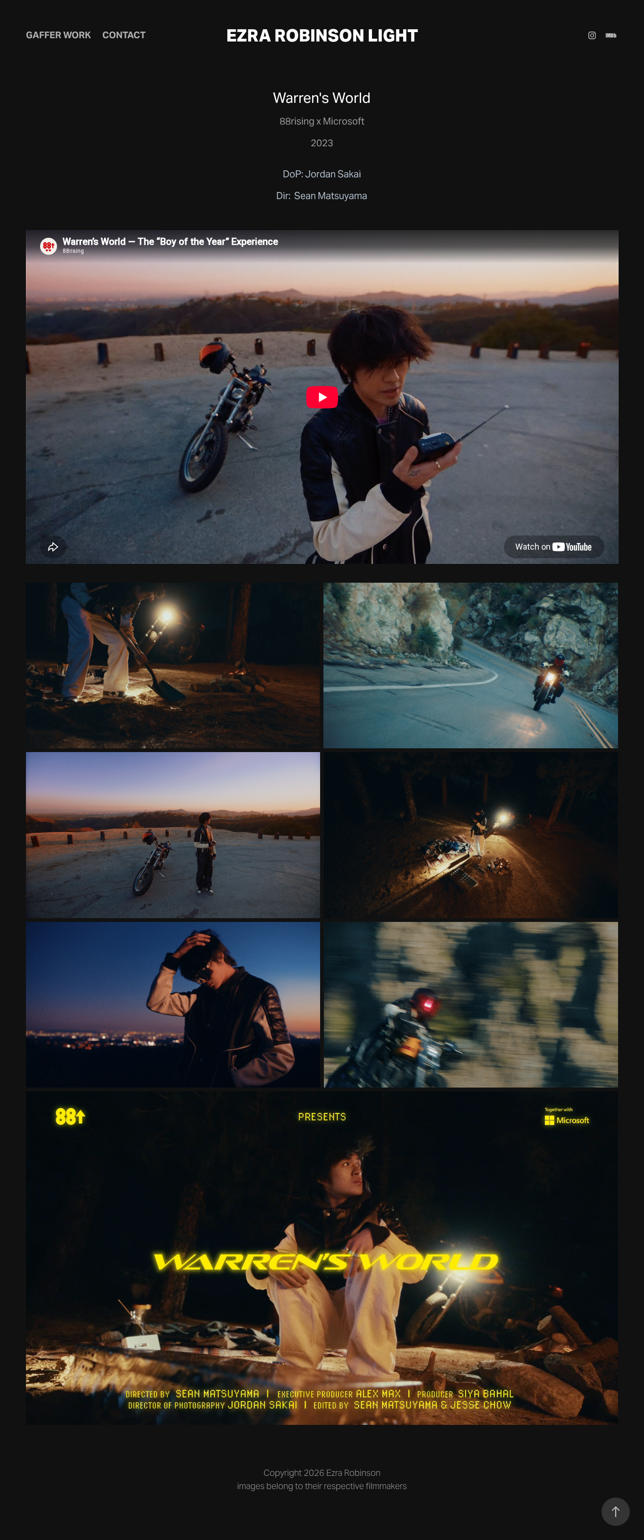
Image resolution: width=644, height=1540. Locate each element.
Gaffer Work (58, 35)
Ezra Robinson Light (322, 35)
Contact (124, 35)
